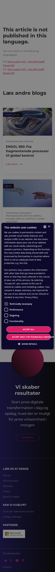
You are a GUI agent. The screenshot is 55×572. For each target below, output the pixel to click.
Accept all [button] (28, 329)
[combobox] (44, 226)
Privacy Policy (31, 297)
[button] (27, 344)
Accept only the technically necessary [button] (31, 337)
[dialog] (27, 286)
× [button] (49, 226)
